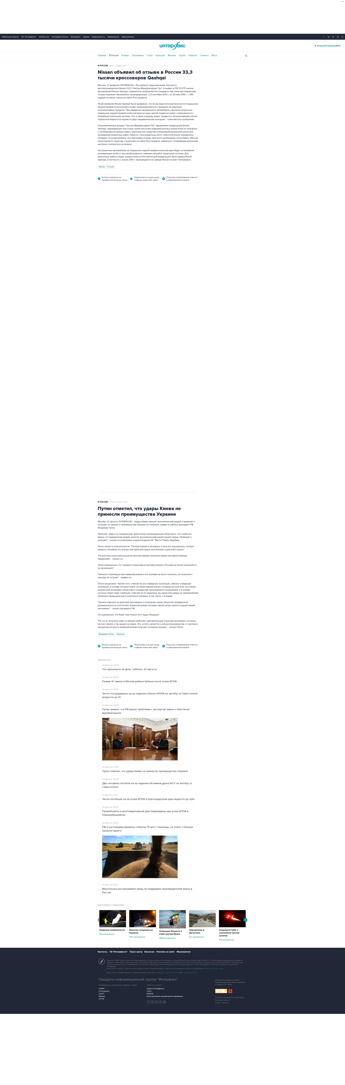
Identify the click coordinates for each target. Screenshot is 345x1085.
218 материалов (226, 940)
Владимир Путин (106, 634)
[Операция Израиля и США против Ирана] (172, 928)
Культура (160, 55)
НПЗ (120, 361)
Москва (172, 55)
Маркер (102, 996)
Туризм (86, 37)
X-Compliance (104, 991)
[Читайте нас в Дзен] (148, 1002)
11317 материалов (137, 937)
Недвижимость (98, 37)
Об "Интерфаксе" (29, 37)
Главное (102, 55)
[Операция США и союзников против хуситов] (232, 926)
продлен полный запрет (148, 342)
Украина (120, 634)
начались (115, 286)
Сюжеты (204, 55)
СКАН (149, 991)
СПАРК (101, 989)
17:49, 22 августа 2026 (118, 502)
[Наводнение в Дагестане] (202, 926)
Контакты (102, 951)
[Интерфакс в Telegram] (152, 1002)
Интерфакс (172, 46)
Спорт (149, 55)
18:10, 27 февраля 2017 (118, 66)
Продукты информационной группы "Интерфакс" (138, 979)
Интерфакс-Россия (60, 37)
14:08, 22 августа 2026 (121, 202)
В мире (125, 55)
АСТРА (101, 999)
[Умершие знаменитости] (112, 926)
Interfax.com (44, 37)
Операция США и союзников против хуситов (229, 933)
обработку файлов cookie (213, 969)
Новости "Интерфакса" (155, 989)
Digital (182, 55)
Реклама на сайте (165, 951)
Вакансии (149, 951)
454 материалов (106, 934)
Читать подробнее (181, 280)
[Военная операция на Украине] (142, 926)
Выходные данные (222, 1000)
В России (113, 55)
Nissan (102, 166)
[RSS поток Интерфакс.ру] (160, 1002)
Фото (214, 55)
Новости (192, 55)
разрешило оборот (144, 261)
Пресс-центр (136, 951)
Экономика (138, 55)
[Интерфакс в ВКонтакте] (156, 1002)
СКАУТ (101, 994)
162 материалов (196, 937)
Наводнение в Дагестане (196, 931)
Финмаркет (75, 37)
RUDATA (150, 994)
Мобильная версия (10, 37)
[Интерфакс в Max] (164, 1002)
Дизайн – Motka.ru (222, 1003)
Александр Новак (107, 361)
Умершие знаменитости (112, 930)
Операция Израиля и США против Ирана (170, 932)
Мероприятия (128, 37)
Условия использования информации (229, 998)
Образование (113, 37)
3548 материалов (167, 938)
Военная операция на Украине (141, 931)
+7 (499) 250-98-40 (171, 973)
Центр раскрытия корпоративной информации (165, 996)
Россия (110, 166)
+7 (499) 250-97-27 (190, 973)
